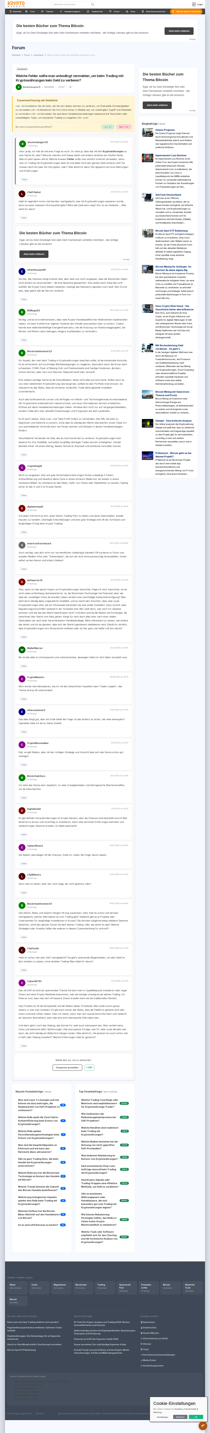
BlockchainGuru (36, 776)
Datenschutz (149, 1327)
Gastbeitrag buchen (153, 1365)
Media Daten (149, 1360)
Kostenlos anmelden (67, 1067)
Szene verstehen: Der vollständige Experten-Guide (100, 1344)
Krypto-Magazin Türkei (26, 1399)
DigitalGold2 (34, 809)
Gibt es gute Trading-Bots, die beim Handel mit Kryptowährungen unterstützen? (38, 1162)
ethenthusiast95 (36, 269)
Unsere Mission (151, 1333)
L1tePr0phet (34, 192)
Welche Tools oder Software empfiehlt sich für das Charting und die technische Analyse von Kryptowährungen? (99, 1237)
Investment (22, 69)
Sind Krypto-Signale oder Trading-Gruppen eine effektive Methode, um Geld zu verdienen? (100, 1183)
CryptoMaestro (35, 677)
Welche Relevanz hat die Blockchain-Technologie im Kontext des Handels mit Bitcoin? (39, 1176)
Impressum (149, 1322)
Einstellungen (162, 1417)
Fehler (70, 159)
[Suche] (92, 4)
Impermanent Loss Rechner (171, 155)
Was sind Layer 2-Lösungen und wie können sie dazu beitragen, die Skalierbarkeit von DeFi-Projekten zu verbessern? (39, 1105)
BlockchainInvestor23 (39, 351)
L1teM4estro (34, 874)
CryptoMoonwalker (38, 743)
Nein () (124, 127)
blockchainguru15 (31, 87)
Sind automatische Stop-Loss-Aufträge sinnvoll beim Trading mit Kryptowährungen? (98, 1169)
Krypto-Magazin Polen (26, 1388)
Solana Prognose (165, 129)
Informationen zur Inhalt (155, 1338)
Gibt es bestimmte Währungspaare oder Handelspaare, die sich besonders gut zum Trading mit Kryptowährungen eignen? (99, 1200)
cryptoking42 (34, 466)
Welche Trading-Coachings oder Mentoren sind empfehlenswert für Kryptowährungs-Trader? (99, 1103)
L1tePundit (33, 948)
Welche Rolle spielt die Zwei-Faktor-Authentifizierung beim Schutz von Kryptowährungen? (38, 1121)
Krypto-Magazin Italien (26, 1395)
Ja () (108, 127)
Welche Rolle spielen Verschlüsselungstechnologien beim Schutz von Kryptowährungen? (38, 1134)
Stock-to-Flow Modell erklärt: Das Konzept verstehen (34, 1344)
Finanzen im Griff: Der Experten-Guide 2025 (96, 1339)
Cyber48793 (34, 981)
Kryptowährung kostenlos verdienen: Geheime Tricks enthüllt (34, 1329)
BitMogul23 (33, 310)
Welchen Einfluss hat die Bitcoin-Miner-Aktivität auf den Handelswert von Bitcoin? (39, 1214)
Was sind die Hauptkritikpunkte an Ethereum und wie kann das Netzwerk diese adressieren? (37, 1148)
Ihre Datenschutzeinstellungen (159, 1355)
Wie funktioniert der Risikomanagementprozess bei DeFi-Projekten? (98, 1117)
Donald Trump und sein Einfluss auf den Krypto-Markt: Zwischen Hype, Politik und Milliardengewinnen (101, 1351)
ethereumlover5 (36, 710)
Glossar (147, 1344)
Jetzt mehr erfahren (179, 31)
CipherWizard (35, 845)
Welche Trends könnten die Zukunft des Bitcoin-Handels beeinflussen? (38, 1188)
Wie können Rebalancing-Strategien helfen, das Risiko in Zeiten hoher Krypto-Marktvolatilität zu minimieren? (99, 1219)
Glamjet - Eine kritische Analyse (173, 420)
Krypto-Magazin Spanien (27, 1392)
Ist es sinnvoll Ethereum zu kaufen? (38, 1224)
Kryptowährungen (113, 151)
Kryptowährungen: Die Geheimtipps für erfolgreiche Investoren (33, 1337)
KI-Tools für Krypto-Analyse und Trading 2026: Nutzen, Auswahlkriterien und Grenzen (102, 1323)
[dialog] (178, 1409)
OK (196, 1417)
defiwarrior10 (34, 580)
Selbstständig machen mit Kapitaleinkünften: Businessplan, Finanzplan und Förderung (105, 1332)
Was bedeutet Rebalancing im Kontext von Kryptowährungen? (99, 1157)
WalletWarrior (35, 648)
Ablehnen (180, 1417)
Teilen (24, 179)
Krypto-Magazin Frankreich (29, 1385)
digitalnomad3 (35, 506)
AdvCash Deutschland (168, 194)
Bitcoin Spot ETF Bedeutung (171, 230)
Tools (146, 1349)
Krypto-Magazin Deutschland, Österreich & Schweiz (41, 1381)
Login (89, 1067)
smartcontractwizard (39, 543)
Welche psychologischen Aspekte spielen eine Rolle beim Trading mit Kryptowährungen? (37, 1200)
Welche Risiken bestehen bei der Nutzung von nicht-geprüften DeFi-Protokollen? (99, 1145)
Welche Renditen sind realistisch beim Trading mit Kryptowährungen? (99, 1131)
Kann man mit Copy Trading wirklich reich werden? (33, 1322)
